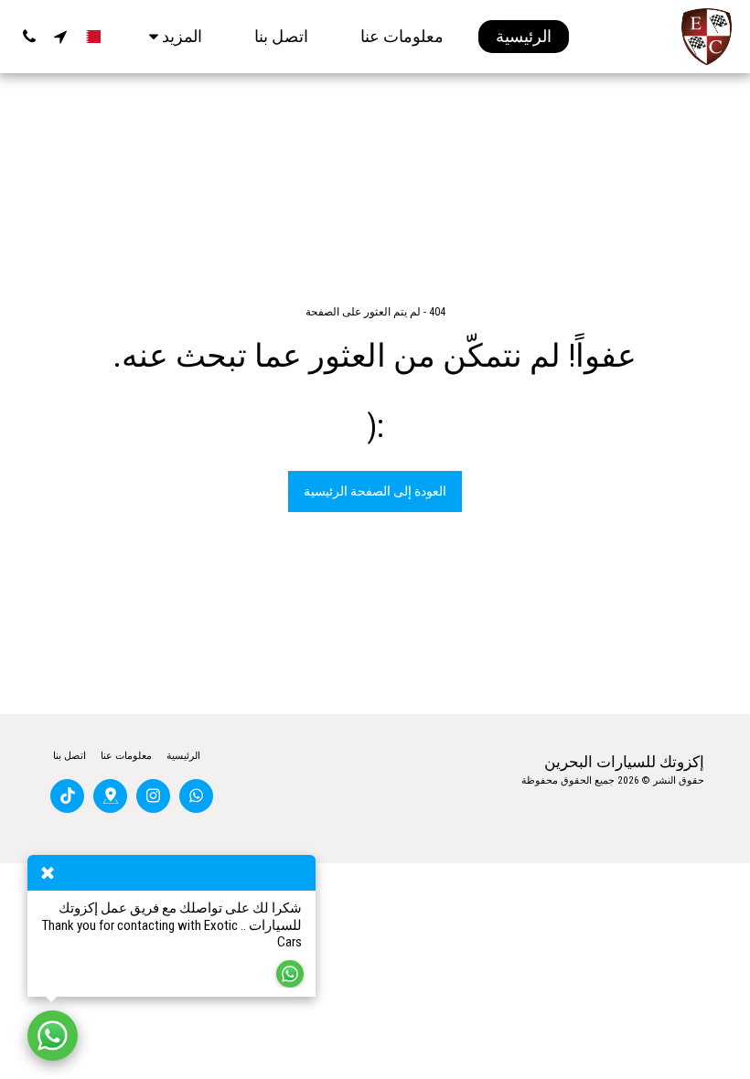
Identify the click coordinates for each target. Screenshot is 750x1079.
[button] (60, 36)
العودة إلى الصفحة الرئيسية (375, 491)
